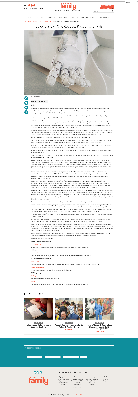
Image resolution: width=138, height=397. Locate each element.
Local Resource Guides (92, 379)
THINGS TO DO (38, 17)
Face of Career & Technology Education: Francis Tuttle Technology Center (99, 327)
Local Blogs (92, 382)
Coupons (105, 381)
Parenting (40, 21)
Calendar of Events (78, 379)
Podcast (92, 384)
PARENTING (74, 17)
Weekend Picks (78, 386)
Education (46, 21)
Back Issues (83, 372)
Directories (50, 17)
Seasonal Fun (77, 384)
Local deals (62, 17)
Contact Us (63, 384)
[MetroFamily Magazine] (68, 6)
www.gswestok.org (36, 244)
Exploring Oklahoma (77, 388)
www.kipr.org (35, 261)
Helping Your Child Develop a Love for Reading (38, 326)
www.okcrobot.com (36, 253)
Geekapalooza (105, 17)
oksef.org (33, 276)
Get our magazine (107, 5)
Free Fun (105, 379)
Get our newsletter (106, 8)
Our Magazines (33, 8)
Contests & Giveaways (89, 17)
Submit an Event (63, 382)
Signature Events (63, 381)
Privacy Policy (87, 394)
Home (29, 17)
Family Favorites (91, 381)
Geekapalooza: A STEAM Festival (77, 381)
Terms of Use (79, 394)
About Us (26, 8)
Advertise (41, 8)
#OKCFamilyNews (32, 21)
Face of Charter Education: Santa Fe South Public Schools (69, 326)
